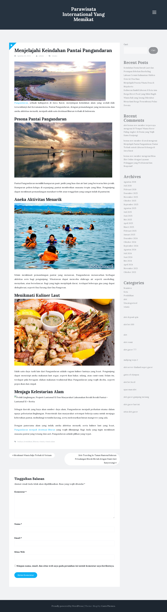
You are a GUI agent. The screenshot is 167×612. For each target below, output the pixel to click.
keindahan (28, 441)
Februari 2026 (130, 189)
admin (41, 56)
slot (125, 299)
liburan (36, 441)
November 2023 (131, 268)
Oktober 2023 (130, 272)
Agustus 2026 (130, 182)
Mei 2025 (128, 219)
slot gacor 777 (130, 350)
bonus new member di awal (136, 141)
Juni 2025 (128, 216)
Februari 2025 (130, 231)
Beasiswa (128, 288)
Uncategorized (130, 303)
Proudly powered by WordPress (67, 606)
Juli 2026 (128, 186)
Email (18, 538)
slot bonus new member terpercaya (140, 125)
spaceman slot (130, 389)
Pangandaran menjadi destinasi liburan (34, 429)
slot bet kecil (129, 382)
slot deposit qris (131, 317)
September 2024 (131, 246)
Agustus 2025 (130, 208)
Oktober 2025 (130, 201)
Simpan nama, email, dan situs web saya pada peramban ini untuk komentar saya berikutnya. (65, 566)
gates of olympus (131, 375)
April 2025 (128, 223)
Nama (18, 524)
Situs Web (19, 552)
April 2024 (128, 264)
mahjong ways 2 (131, 360)
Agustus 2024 (130, 249)
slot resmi (128, 342)
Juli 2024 (128, 253)
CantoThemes (108, 606)
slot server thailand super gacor (138, 367)
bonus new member (132, 156)
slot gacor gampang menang (136, 397)
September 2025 (131, 204)
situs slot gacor (131, 412)
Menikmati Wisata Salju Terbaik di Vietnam (32, 455)
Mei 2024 (128, 261)
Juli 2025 (128, 212)
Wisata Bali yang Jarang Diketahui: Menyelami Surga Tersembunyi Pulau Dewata (140, 102)
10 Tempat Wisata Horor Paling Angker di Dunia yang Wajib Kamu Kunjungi (139, 132)
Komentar (20, 491)
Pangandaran (21, 102)
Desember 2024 (131, 238)
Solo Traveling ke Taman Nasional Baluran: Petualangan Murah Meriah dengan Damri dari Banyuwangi (96, 459)
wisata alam (50, 441)
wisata (54, 56)
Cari (126, 44)
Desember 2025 (131, 193)
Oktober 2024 (130, 242)
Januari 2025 (129, 234)
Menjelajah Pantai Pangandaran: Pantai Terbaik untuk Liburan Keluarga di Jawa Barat (141, 147)
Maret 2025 (129, 227)
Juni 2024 (128, 257)
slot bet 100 (129, 324)
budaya (20, 441)
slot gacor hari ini (132, 404)
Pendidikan (129, 295)
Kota (126, 292)
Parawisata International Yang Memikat (83, 14)
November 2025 (131, 197)
